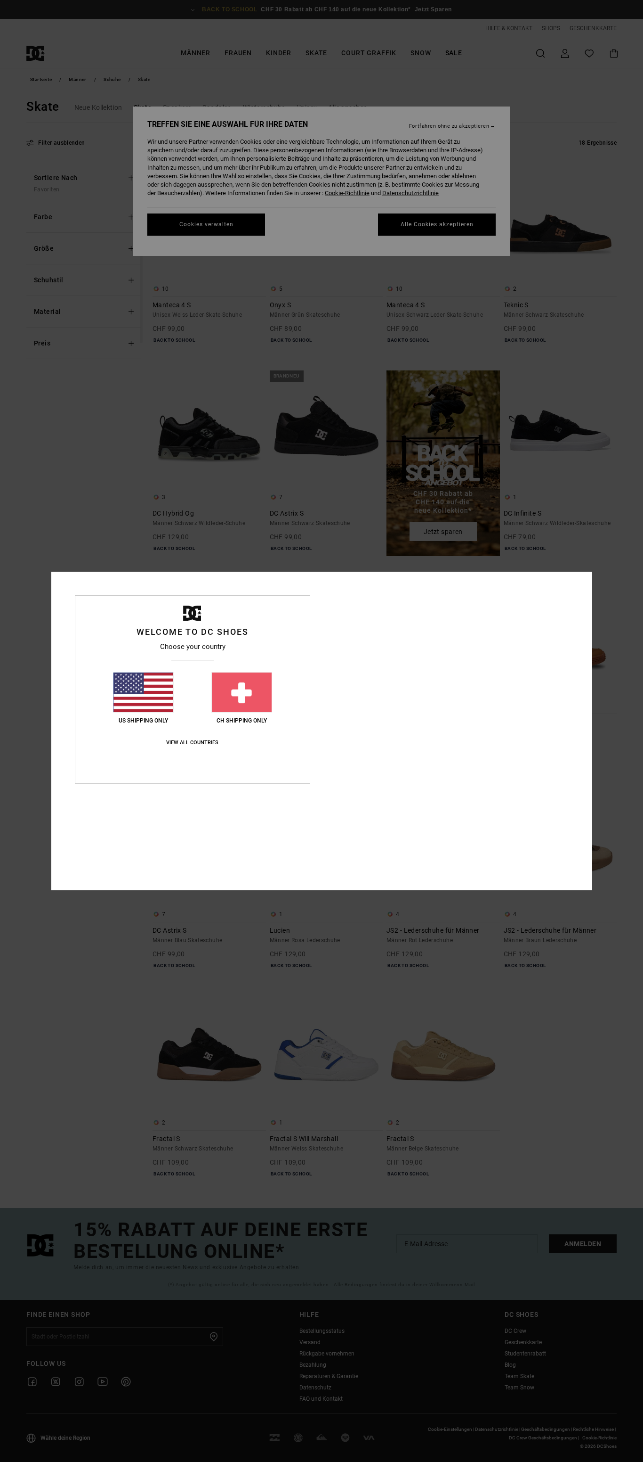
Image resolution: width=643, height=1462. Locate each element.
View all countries (192, 742)
